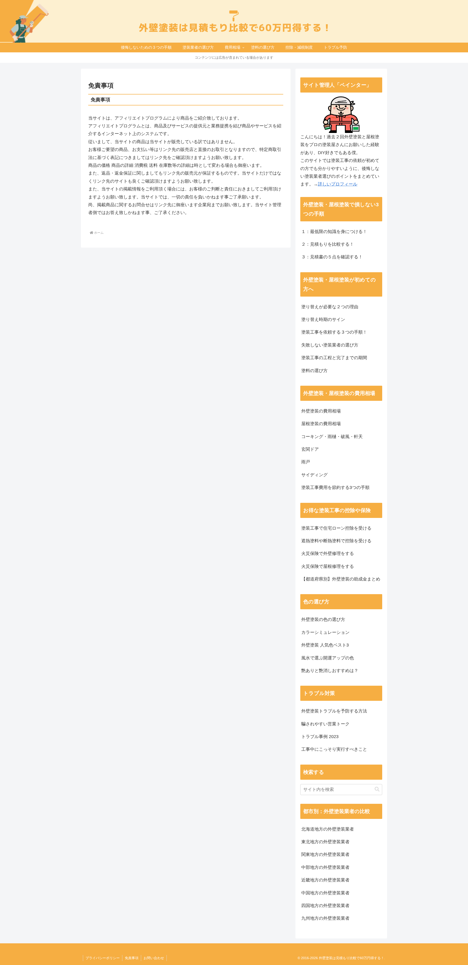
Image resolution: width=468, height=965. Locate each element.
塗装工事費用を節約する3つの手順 (335, 487)
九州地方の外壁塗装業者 (325, 918)
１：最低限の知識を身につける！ (334, 231)
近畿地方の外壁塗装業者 (325, 880)
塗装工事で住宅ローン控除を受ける (336, 528)
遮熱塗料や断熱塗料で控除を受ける (336, 540)
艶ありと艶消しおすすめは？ (329, 670)
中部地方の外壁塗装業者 (325, 867)
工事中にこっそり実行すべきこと (334, 749)
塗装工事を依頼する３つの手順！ (334, 332)
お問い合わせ (154, 958)
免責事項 (131, 958)
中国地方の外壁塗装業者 (325, 892)
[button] (377, 789)
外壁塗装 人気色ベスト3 (325, 645)
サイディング (314, 474)
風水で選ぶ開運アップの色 (327, 658)
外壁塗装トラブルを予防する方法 (334, 711)
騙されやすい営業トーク (325, 723)
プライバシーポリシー (103, 958)
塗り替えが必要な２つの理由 (329, 306)
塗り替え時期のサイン (323, 319)
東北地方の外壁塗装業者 (325, 841)
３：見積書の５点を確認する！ (332, 256)
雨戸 (305, 461)
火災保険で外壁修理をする (327, 553)
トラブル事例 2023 (320, 736)
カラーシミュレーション (325, 632)
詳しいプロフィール (337, 184)
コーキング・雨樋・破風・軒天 (332, 436)
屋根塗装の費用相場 (321, 423)
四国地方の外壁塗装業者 (325, 905)
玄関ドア (310, 449)
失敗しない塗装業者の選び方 (329, 345)
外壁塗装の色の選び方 (323, 619)
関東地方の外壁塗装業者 (325, 854)
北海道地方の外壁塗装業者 (327, 829)
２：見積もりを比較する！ (327, 244)
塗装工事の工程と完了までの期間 (334, 357)
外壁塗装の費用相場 (321, 411)
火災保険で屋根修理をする (327, 566)
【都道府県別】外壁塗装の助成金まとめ (340, 579)
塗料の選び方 (314, 370)
